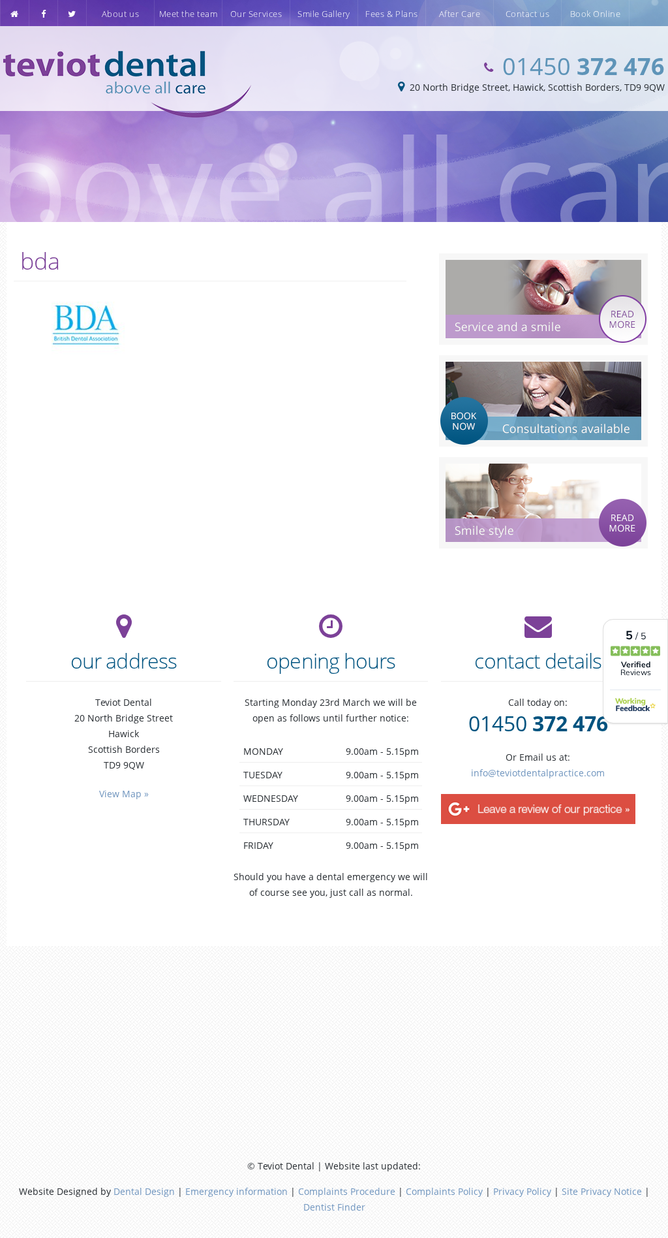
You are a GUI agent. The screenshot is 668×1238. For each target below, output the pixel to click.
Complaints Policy (444, 1191)
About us (120, 14)
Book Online (595, 14)
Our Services (256, 14)
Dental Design (144, 1191)
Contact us (527, 14)
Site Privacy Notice (602, 1191)
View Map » (124, 793)
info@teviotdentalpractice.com (538, 773)
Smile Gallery (323, 14)
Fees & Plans (391, 14)
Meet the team (188, 14)
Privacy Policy (522, 1191)
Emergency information (236, 1191)
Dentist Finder (334, 1207)
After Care (459, 14)
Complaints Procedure (346, 1191)
